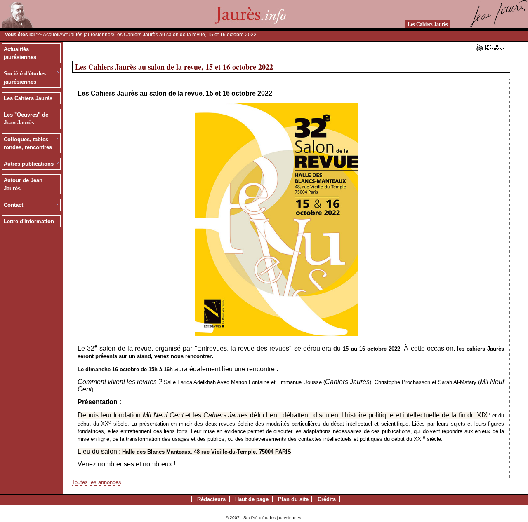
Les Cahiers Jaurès (428, 24)
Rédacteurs (211, 499)
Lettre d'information (29, 221)
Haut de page (252, 499)
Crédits (327, 499)
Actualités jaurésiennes (87, 34)
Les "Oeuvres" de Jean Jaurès (26, 119)
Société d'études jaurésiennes (25, 77)
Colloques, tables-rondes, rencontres (28, 143)
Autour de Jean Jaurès (23, 184)
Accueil (51, 34)
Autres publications (29, 164)
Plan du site (293, 499)
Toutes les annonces (96, 482)
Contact (13, 205)
